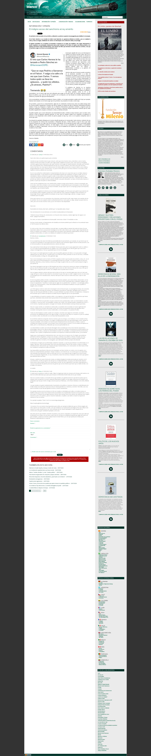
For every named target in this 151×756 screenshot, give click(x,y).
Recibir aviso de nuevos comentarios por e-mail (44, 451)
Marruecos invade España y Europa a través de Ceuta (42, 468)
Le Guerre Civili (101, 726)
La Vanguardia (102, 545)
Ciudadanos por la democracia (105, 690)
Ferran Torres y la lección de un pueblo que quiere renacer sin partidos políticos (49, 483)
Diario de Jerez (102, 559)
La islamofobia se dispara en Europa (38, 488)
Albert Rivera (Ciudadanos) (104, 678)
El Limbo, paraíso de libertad (109, 26)
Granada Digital (102, 564)
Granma (100, 609)
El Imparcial (101, 641)
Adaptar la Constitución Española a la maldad (108, 81)
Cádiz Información (103, 556)
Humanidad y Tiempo (102, 717)
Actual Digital (101, 676)
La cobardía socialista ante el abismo (106, 71)
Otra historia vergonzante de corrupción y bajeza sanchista (44, 474)
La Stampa (101, 630)
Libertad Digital (102, 541)
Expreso (100, 650)
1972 (99, 673)
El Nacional (101, 661)
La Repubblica (102, 629)
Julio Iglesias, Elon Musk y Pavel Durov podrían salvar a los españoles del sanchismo (110, 88)
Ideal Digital (101, 567)
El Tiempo (101, 605)
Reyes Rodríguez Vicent (103, 749)
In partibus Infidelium (102, 719)
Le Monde (101, 622)
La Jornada (101, 643)
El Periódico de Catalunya (104, 536)
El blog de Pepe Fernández (104, 704)
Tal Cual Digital (102, 663)
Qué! (100, 551)
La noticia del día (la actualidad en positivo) (107, 725)
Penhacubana (102, 610)
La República (102, 651)
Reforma (101, 644)
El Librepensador (102, 706)
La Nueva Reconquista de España (105, 74)
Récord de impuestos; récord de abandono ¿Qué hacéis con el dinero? (47, 476)
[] (99, 241)
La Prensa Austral (103, 597)
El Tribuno (101, 588)
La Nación (101, 543)
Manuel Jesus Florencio (103, 733)
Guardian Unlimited (103, 635)
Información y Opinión (49, 21)
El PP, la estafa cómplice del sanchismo (107, 91)
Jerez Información (103, 568)
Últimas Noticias (102, 664)
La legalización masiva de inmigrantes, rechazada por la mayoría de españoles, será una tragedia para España (110, 84)
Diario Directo (102, 533)
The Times (101, 637)
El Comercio (101, 649)
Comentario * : (33, 437)
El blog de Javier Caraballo (104, 703)
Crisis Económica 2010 (103, 693)
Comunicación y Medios (66, 21)
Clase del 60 (100, 692)
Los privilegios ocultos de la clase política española (109, 65)
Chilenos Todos (101, 698)
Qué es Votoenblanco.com (104, 159)
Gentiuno (100, 715)
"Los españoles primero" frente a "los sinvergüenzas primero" (110, 78)
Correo (100, 648)
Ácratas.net (100, 674)
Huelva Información (103, 565)
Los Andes (101, 592)
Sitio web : (32, 432)
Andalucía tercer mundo (103, 679)
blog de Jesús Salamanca (103, 685)
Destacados (36, 21)
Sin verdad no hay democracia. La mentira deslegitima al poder (45, 485)
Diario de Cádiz (102, 558)
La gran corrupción (102, 723)
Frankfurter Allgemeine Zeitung (106, 584)
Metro (100, 546)
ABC (100, 532)
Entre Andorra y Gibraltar (103, 708)
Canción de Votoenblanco (104, 162)
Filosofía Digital (101, 712)
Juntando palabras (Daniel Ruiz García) (106, 720)
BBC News (101, 634)
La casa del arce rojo (102, 722)
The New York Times (103, 616)
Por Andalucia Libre (102, 745)
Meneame (100, 738)
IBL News (101, 540)
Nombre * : (33, 423)
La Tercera (101, 598)
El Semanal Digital (103, 537)
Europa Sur (101, 563)
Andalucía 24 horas (103, 554)
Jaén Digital (101, 570)
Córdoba (101, 557)
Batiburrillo (100, 681)
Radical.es (100, 747)
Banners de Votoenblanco (104, 160)
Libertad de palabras (102, 730)
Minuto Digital (102, 547)
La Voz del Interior (103, 591)
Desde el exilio (101, 701)
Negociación (100, 741)
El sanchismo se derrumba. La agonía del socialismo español (109, 69)
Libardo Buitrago (101, 728)
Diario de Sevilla (102, 560)
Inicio (29, 21)
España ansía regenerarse (35, 481)
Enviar (73, 144)
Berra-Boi (100, 682)
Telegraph (101, 636)
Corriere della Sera (103, 627)
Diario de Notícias (103, 655)
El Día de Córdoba (103, 562)
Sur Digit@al (101, 572)
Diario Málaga (102, 561)
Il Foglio (100, 628)
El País (100, 535)
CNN (100, 613)
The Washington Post (103, 617)
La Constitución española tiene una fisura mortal (41, 470)
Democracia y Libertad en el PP (105, 700)
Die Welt (100, 582)
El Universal (101, 642)
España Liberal (101, 709)
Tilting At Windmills (102, 750)
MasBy (99, 734)
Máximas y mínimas (102, 736)
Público (100, 550)
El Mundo (101, 534)
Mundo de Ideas (101, 739)
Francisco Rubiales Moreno (109, 171)
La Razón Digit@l (102, 544)
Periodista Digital (102, 548)
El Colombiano (102, 601)
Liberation (101, 623)
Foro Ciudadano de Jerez (103, 714)
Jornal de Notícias (103, 656)
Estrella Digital (102, 539)
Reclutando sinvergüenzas (36, 479)
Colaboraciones (80, 21)
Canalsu (100, 689)
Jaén (100, 569)
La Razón (101, 590)
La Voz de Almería (103, 571)
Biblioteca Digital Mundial (103, 684)
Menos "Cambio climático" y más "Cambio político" (42, 472)
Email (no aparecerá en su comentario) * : (40, 428)
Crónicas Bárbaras (102, 695)
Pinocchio (100, 744)
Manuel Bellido (101, 731)
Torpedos (89, 21)
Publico (100, 657)
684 (45, 491)
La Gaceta (101, 542)
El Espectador (102, 603)
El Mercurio (101, 595)
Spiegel (100, 585)
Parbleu (99, 742)
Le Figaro (101, 621)
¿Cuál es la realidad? (102, 697)
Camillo (99, 687)
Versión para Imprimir (84, 144)
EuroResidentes (101, 711)
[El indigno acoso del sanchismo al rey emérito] (46, 52)
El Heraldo (101, 604)
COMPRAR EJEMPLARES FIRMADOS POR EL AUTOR (111, 244)
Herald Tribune (102, 615)
